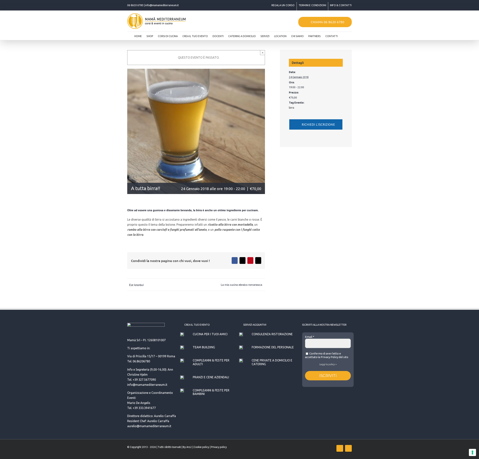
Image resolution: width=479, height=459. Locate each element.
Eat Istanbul (136, 285)
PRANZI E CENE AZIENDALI (211, 377)
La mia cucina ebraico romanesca (241, 285)
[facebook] (339, 448)
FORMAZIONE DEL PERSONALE (273, 347)
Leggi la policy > (328, 364)
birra (291, 107)
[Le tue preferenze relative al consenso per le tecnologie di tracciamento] (472, 452)
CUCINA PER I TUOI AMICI (210, 334)
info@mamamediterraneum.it (162, 5)
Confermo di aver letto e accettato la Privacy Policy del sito (326, 355)
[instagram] (348, 448)
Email (309, 336)
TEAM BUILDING (204, 347)
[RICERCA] (343, 35)
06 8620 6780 (135, 5)
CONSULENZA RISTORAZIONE (272, 334)
